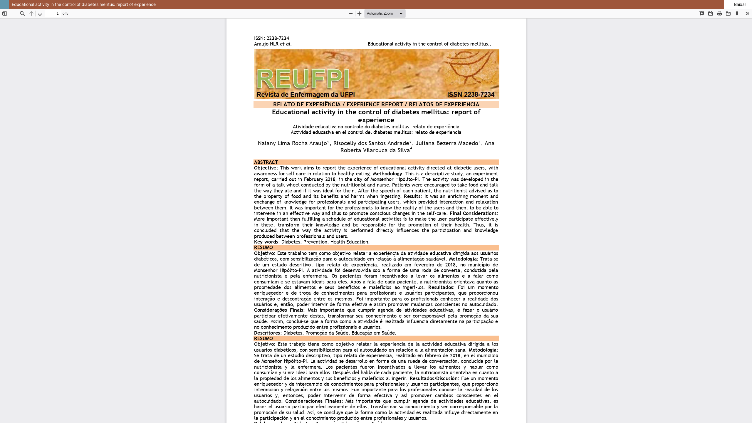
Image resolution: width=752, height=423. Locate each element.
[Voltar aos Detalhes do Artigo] (4, 4)
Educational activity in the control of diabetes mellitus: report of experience (84, 4)
